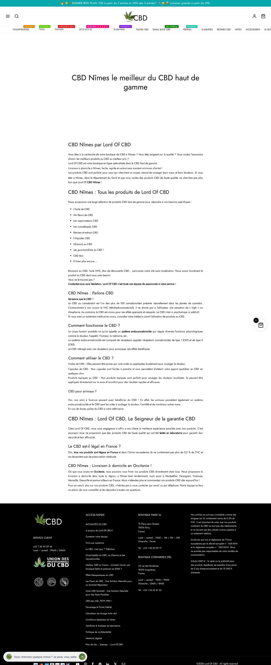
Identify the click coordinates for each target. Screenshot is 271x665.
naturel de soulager (151, 172)
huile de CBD (82, 209)
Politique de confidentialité (98, 632)
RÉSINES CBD (224, 29)
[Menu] (8, 16)
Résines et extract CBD (85, 232)
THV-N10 (64, 29)
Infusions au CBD (82, 244)
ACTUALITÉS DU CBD (96, 524)
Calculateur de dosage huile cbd (101, 613)
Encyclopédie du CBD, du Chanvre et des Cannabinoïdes (105, 557)
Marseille (73, 480)
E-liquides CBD (81, 238)
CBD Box (78, 256)
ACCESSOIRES (253, 29)
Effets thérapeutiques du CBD (99, 575)
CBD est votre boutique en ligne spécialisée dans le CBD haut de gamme (117, 163)
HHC (98, 271)
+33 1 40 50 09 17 (152, 548)
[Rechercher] (16, 16)
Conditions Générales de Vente (100, 619)
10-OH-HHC (122, 29)
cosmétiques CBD (87, 226)
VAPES (238, 29)
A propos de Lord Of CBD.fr (99, 530)
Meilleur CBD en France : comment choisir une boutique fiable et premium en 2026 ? (108, 566)
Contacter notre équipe (96, 536)
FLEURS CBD (142, 29)
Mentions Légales (94, 638)
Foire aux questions (95, 543)
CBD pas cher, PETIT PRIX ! (99, 601)
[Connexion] (254, 16)
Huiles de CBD (76, 364)
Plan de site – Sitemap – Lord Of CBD (104, 644)
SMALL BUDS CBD (165, 29)
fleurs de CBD (85, 215)
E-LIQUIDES (207, 29)
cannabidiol (88, 303)
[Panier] (263, 16)
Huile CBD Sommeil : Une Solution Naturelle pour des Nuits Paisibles (107, 592)
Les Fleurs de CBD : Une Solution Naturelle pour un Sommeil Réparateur (109, 583)
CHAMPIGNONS (23, 29)
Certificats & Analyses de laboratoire (103, 625)
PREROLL (189, 29)
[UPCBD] (51, 562)
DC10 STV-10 (93, 29)
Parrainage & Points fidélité (99, 607)
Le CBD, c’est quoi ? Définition (100, 549)
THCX (44, 29)
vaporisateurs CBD (88, 221)
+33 (152, 590)
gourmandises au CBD (90, 250)
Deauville (84, 480)
